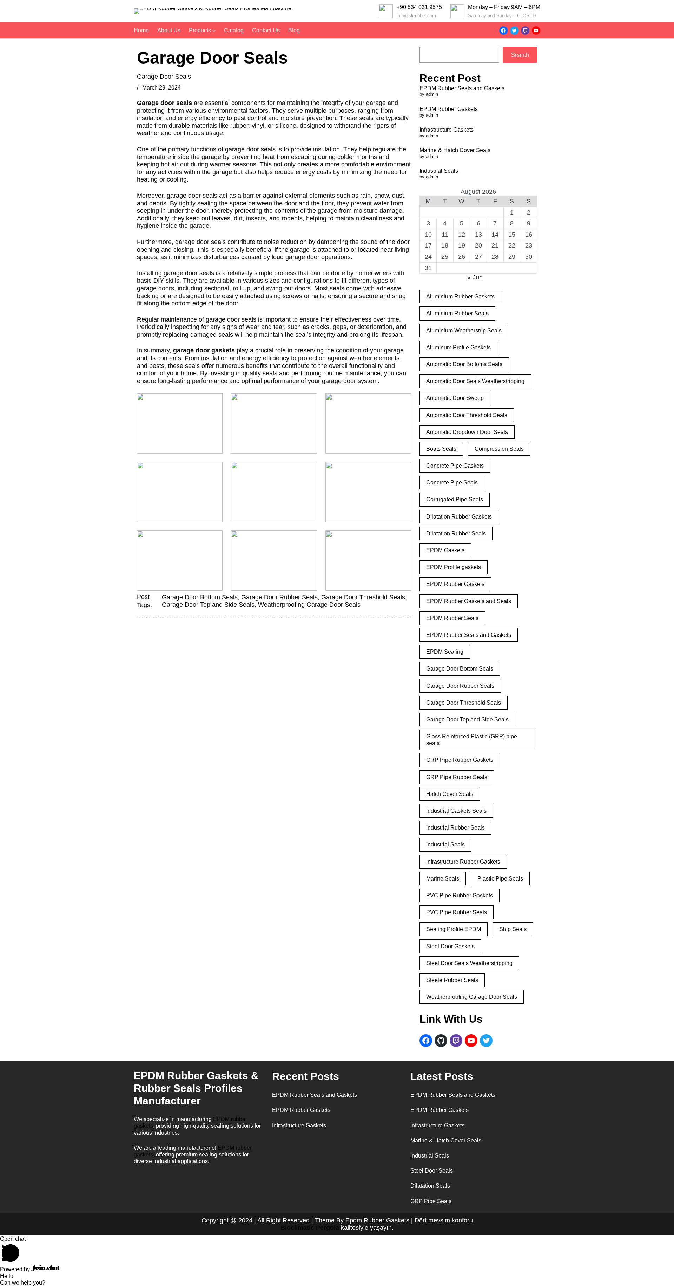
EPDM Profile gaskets (453, 567)
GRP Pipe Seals (430, 1201)
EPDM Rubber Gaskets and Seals (468, 601)
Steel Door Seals (431, 1171)
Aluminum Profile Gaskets (458, 347)
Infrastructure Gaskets (446, 130)
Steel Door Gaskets (450, 946)
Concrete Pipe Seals (452, 483)
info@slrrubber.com (416, 15)
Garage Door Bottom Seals (200, 597)
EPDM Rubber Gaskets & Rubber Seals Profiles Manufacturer (196, 1088)
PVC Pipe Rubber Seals (456, 912)
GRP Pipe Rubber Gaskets (459, 760)
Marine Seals (442, 879)
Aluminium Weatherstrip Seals (464, 331)
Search (520, 55)
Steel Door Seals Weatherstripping (469, 963)
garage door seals (192, 195)
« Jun (475, 277)
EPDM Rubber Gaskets (448, 109)
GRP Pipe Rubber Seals (456, 777)
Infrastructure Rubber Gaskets (463, 862)
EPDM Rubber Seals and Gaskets (461, 88)
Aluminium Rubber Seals (457, 313)
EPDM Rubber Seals (452, 618)
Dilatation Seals (430, 1186)
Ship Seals (513, 929)
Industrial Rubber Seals (455, 828)
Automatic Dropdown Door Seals (467, 432)
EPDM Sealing (444, 652)
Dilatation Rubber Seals (456, 533)
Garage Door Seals (164, 76)
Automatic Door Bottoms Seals (464, 364)
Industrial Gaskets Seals (456, 811)
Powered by (15, 1269)
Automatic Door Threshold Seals (466, 415)
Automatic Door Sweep (455, 398)
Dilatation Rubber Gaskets (459, 517)
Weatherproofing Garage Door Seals (309, 604)
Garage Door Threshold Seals (363, 597)
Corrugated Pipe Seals (454, 499)
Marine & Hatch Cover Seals (454, 150)
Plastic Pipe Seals (500, 879)
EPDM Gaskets (445, 550)
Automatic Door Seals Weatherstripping (475, 381)
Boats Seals (441, 449)
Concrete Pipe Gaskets (455, 466)
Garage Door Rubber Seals (279, 597)
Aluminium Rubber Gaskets (460, 296)
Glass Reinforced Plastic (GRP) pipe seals (471, 739)
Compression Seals (499, 449)
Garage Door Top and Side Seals (208, 604)
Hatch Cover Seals (449, 794)
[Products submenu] (214, 30)
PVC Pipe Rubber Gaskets (459, 895)
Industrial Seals (438, 171)
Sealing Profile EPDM (453, 929)
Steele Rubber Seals (452, 980)
